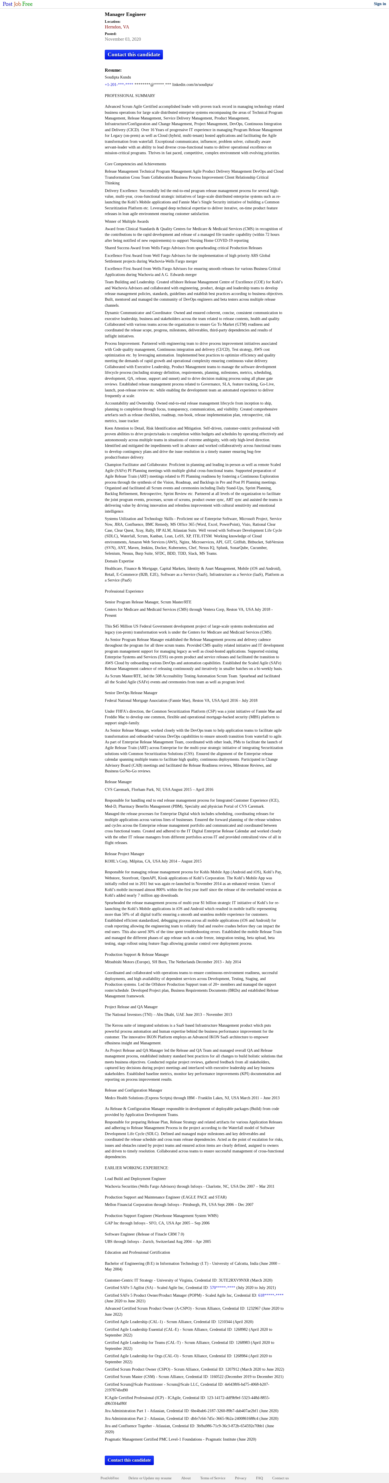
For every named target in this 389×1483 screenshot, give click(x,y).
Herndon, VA (117, 26)
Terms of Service (213, 1478)
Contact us (280, 1478)
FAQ (259, 1478)
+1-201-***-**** (119, 84)
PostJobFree (110, 1478)
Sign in (380, 4)
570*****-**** (222, 1288)
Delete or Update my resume (150, 1478)
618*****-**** (271, 1295)
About (186, 1478)
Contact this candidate (134, 54)
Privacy (241, 1478)
